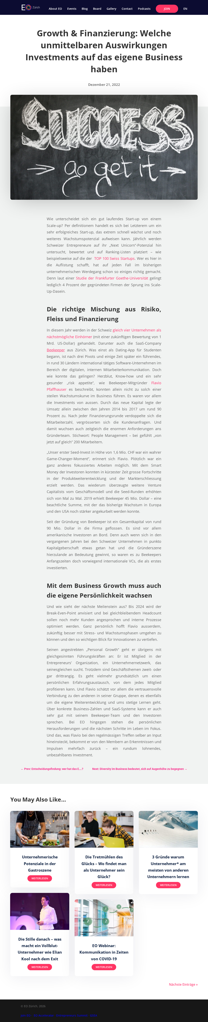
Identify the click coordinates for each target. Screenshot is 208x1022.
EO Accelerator (44, 1015)
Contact (127, 9)
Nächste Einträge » (183, 984)
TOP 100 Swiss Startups (114, 258)
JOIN (167, 9)
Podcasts (144, 9)
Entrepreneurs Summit (72, 1015)
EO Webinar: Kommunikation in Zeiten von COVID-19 (103, 952)
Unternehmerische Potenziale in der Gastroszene (40, 863)
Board (97, 9)
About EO (55, 9)
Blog (85, 9)
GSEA (93, 1015)
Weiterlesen (39, 878)
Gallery (111, 9)
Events (71, 9)
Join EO (25, 1015)
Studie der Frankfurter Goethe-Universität (112, 278)
